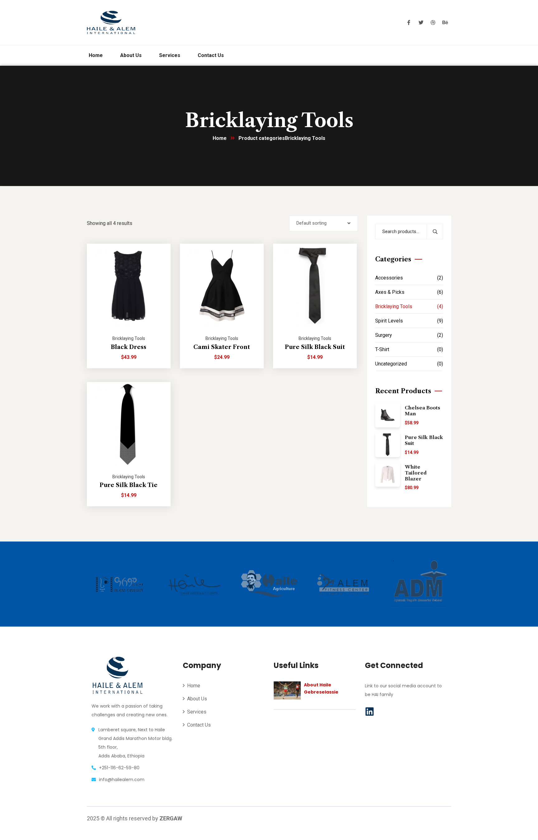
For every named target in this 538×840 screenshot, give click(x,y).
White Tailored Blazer (416, 473)
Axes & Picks (409, 292)
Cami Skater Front (221, 347)
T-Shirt (409, 349)
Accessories (409, 278)
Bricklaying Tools (128, 338)
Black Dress (128, 347)
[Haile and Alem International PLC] (111, 22)
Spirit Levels (409, 321)
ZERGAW (170, 818)
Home (220, 138)
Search (435, 231)
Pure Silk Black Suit (315, 347)
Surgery (409, 335)
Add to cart (158, 243)
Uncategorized (409, 364)
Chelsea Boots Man (422, 411)
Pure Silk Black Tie (129, 485)
